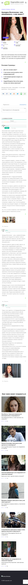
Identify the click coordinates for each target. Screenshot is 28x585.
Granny (7, 126)
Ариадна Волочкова (6, 87)
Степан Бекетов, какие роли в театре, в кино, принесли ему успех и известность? (13, 530)
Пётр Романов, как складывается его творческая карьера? (11, 559)
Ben (6, 305)
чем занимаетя (12, 89)
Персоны (13, 9)
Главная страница (5, 9)
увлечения (4, 89)
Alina (6, 230)
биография (15, 87)
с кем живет (22, 87)
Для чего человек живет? (10, 69)
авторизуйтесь (22, 104)
